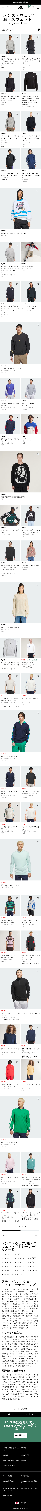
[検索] (33, 7)
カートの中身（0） (28, 1414)
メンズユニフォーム (20, 1263)
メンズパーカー (20, 1254)
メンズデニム (32, 1266)
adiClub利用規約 (8, 1481)
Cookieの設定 (7, 1476)
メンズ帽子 (32, 1258)
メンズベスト (19, 1266)
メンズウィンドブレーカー (20, 1275)
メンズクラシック (33, 1263)
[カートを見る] (37, 7)
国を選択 (23, 1503)
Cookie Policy (7, 1495)
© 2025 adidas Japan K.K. (20, 1508)
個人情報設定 (25, 1476)
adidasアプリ (25, 1455)
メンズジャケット (7, 1263)
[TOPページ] (20, 8)
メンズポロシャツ (7, 1267)
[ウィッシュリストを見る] (8, 7)
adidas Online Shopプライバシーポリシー (11, 1489)
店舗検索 (23, 1460)
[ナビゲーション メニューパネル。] (3, 7)
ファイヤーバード (33, 1255)
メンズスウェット (20, 1259)
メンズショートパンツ (7, 1271)
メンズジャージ (7, 1274)
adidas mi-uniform (9, 1465)
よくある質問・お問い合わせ (11, 1449)
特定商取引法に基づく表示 (29, 1488)
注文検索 (23, 1448)
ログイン (10, 1414)
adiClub (5, 1455)
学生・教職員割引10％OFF (11, 1460)
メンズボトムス (7, 1258)
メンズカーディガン (20, 1271)
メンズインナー (33, 1270)
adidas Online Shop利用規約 (29, 1482)
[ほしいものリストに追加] (17, 37)
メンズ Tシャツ (7, 1254)
